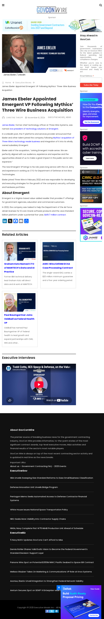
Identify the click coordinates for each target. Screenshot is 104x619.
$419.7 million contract (55, 214)
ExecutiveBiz (18, 532)
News (68, 117)
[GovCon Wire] (52, 10)
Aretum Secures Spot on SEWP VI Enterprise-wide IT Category (41, 590)
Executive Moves (23, 82)
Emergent (53, 128)
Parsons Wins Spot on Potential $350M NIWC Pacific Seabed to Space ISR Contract (52, 562)
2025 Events (60, 466)
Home (8, 82)
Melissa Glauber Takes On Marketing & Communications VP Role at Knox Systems (51, 571)
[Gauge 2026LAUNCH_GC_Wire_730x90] (52, 25)
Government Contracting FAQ (37, 466)
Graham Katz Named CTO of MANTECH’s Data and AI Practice (19, 267)
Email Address (87, 76)
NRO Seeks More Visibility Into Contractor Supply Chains (38, 519)
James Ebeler (8, 125)
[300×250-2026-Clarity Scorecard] (91, 110)
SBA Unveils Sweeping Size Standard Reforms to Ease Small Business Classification (51, 477)
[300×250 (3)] (91, 148)
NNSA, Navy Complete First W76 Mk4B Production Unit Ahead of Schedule (46, 528)
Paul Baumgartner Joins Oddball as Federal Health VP (19, 318)
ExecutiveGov (18, 470)
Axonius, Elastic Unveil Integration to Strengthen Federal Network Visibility (46, 581)
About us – (16, 466)
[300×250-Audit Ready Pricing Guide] (80, 602)
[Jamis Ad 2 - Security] (91, 225)
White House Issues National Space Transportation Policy (39, 509)
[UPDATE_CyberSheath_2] (91, 186)
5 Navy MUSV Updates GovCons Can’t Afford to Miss (36, 539)
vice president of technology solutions (27, 128)
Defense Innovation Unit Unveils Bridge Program (34, 487)
